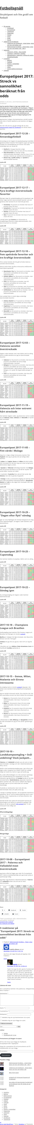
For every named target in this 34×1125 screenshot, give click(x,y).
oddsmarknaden (21, 918)
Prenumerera (6, 1055)
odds (14, 918)
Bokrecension (8, 1096)
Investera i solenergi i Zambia (16, 53)
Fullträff (6, 1102)
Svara (5, 959)
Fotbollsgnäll (11, 8)
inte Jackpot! (20, 804)
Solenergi (6, 50)
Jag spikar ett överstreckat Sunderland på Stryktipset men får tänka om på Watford (20, 1084)
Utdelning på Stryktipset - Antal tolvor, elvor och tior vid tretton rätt (20, 1068)
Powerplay (10, 33)
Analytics (10, 65)
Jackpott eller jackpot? (6, 922)
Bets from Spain (14, 1072)
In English (7, 58)
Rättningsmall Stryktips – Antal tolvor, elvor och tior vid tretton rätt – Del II (20, 47)
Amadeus (21, 1124)
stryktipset (11, 920)
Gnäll (8, 38)
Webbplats (3, 1014)
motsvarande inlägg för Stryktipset (10, 127)
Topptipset (10, 31)
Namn (2, 1008)
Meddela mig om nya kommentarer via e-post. (16, 1017)
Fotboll (9, 35)
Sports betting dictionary (14, 69)
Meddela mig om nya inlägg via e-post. (14, 1020)
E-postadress (4, 1011)
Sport (9, 36)
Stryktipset (10, 28)
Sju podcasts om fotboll (7, 923)
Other (9, 67)
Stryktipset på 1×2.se (10, 1035)
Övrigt (9, 40)
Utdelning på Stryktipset (11, 42)
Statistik (6, 1116)
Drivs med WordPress (6, 1124)
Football (9, 62)
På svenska (7, 26)
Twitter (6, 1033)
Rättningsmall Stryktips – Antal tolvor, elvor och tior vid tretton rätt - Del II (20, 1064)
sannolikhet (3, 920)
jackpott (22, 634)
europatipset (8, 918)
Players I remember (13, 64)
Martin (18, 101)
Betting (9, 60)
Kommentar (4, 993)
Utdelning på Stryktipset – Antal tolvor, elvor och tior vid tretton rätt (20, 44)
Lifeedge (6, 70)
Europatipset (11, 30)
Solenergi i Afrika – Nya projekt (16, 52)
